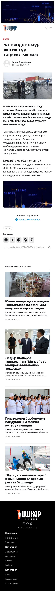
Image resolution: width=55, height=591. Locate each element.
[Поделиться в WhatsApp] (25, 240)
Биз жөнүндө (11, 538)
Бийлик (8, 565)
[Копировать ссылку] (49, 247)
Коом (6, 39)
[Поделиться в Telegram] (18, 240)
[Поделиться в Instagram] (31, 240)
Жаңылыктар (11, 552)
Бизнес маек (11, 579)
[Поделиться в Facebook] (6, 240)
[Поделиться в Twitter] (12, 240)
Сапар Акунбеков (21, 62)
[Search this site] (46, 28)
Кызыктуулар (11, 583)
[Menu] (51, 28)
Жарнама (9, 542)
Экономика (10, 556)
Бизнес (8, 560)
